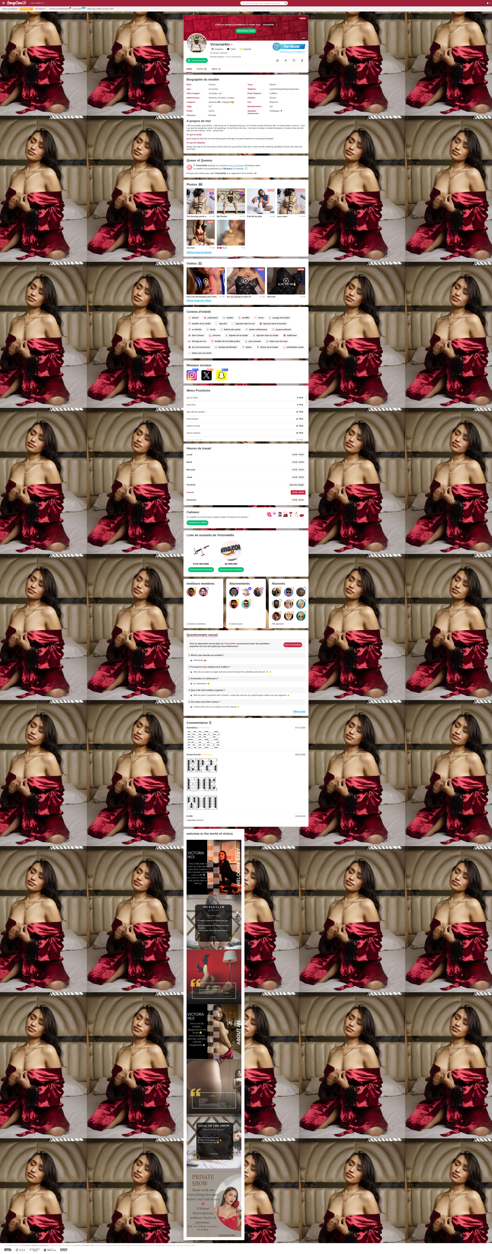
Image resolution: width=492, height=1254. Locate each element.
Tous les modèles (10, 9)
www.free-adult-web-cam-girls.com (37, 1245)
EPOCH (77, 1245)
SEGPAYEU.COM (87, 1245)
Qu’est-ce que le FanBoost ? (292, 52)
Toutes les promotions (59, 9)
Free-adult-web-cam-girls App (100, 9)
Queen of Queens (236, 165)
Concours (77, 9)
